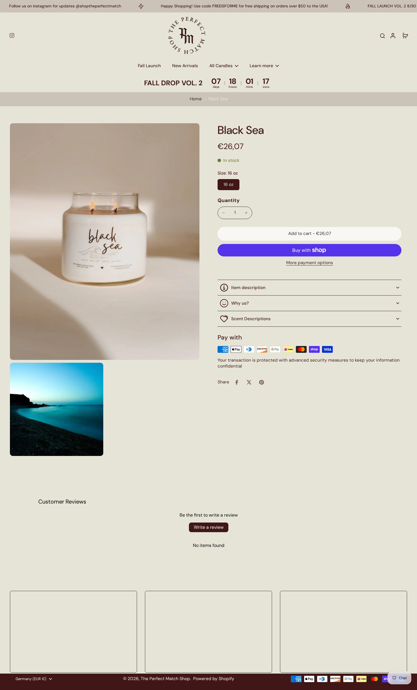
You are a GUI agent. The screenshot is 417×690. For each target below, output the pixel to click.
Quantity (229, 200)
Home (196, 99)
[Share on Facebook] (236, 382)
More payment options (309, 263)
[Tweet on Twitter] (249, 382)
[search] (382, 35)
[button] (309, 233)
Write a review (209, 527)
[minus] (223, 212)
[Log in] (392, 35)
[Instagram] (12, 35)
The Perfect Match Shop (165, 678)
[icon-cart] (405, 35)
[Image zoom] (104, 241)
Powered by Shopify (213, 678)
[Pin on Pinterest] (261, 382)
